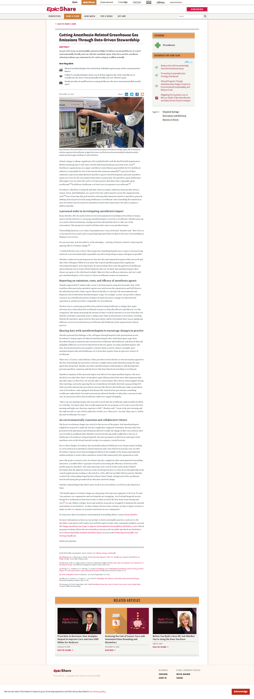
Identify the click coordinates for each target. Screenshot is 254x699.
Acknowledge (241, 692)
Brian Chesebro (131, 515)
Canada (179, 678)
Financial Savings (171, 112)
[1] (60, 553)
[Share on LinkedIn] (126, 94)
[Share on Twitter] (131, 94)
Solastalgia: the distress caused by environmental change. (118, 579)
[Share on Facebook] (137, 94)
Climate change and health (106, 553)
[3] (60, 563)
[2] (60, 557)
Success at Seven (170, 120)
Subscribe (163, 674)
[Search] (205, 16)
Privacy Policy (59, 676)
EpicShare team (65, 523)
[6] (60, 579)
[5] (60, 575)
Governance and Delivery (174, 116)
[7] (60, 584)
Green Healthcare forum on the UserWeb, (102, 529)
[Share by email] (142, 94)
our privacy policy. (97, 692)
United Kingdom (183, 674)
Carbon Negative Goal (70, 575)
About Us (163, 678)
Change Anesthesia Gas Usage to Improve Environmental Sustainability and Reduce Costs (99, 526)
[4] (60, 569)
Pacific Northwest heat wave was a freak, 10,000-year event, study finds (114, 584)
